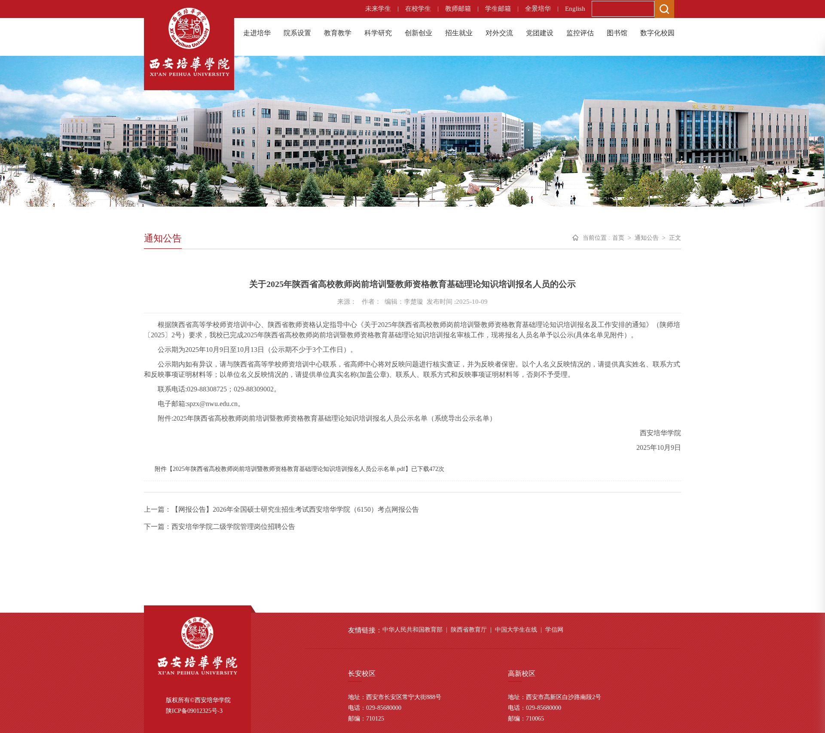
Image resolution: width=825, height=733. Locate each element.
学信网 (554, 629)
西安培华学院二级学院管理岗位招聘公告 (233, 526)
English (575, 8)
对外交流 (499, 33)
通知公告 (647, 238)
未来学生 (378, 8)
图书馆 (617, 33)
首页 (618, 238)
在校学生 (418, 8)
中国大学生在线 (516, 629)
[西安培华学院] (189, 41)
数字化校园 (657, 33)
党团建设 (539, 33)
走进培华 (257, 33)
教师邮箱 (458, 8)
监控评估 (580, 33)
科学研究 (378, 33)
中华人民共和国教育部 (412, 629)
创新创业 (418, 33)
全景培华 (538, 8)
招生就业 (459, 33)
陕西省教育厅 (469, 629)
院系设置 (297, 33)
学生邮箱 (498, 8)
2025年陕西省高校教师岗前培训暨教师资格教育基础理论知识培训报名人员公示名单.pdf (289, 469)
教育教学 (337, 33)
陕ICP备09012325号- (193, 711)
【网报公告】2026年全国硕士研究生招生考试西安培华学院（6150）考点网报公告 (295, 509)
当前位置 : (596, 238)
